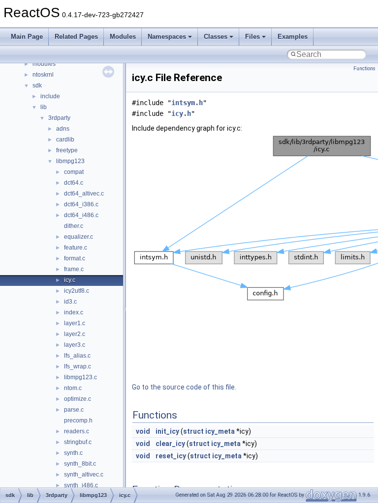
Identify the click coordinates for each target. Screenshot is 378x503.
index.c (73, 312)
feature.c (75, 247)
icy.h (181, 113)
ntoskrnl (43, 74)
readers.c (76, 431)
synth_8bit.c (80, 463)
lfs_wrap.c (77, 366)
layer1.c (74, 323)
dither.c (73, 226)
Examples (293, 36)
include (50, 96)
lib (43, 107)
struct (193, 431)
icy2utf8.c (76, 290)
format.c (74, 258)
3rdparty (59, 117)
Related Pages (76, 36)
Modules (123, 36)
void (143, 431)
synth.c (73, 452)
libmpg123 (70, 161)
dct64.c (73, 182)
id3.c (70, 301)
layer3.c (74, 344)
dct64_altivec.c (84, 193)
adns (62, 128)
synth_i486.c (81, 485)
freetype (67, 150)
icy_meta (220, 431)
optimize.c (77, 398)
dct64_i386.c (81, 204)
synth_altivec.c (83, 474)
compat (74, 171)
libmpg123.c (80, 377)
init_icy (167, 431)
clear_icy (170, 443)
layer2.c (74, 334)
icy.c (69, 280)
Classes (215, 36)
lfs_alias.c (77, 355)
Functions (364, 68)
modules (44, 63)
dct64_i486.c (81, 215)
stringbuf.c (78, 442)
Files (252, 36)
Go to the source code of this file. (184, 387)
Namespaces (167, 36)
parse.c (74, 409)
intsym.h (187, 103)
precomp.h (78, 420)
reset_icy (171, 456)
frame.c (74, 269)
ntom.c (73, 388)
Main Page (27, 36)
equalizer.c (78, 236)
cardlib (65, 139)
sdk (37, 85)
